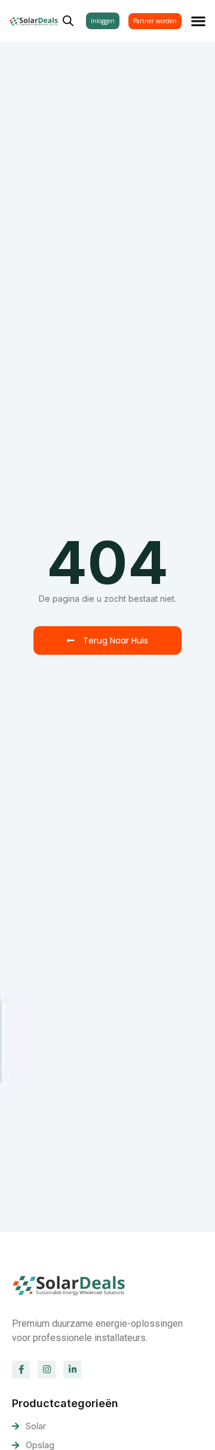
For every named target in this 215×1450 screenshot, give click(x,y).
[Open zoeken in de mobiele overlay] (68, 19)
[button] (198, 21)
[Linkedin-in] (72, 1370)
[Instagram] (47, 1370)
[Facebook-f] (21, 1370)
